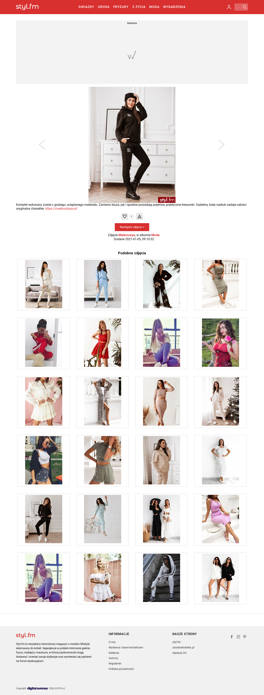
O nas (112, 642)
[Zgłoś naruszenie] (139, 216)
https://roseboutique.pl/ (61, 208)
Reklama (114, 652)
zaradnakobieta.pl (183, 647)
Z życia (139, 7)
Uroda (104, 7)
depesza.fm (179, 652)
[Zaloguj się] (229, 7)
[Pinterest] (245, 637)
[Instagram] (238, 637)
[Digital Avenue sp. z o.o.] (37, 689)
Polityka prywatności (121, 668)
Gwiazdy (86, 7)
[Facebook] (231, 637)
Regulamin (115, 663)
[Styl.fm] (31, 7)
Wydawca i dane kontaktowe (126, 647)
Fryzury (121, 7)
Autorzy (113, 658)
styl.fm (176, 642)
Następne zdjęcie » (132, 227)
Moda (154, 7)
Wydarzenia (174, 7)
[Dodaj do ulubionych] (124, 216)
